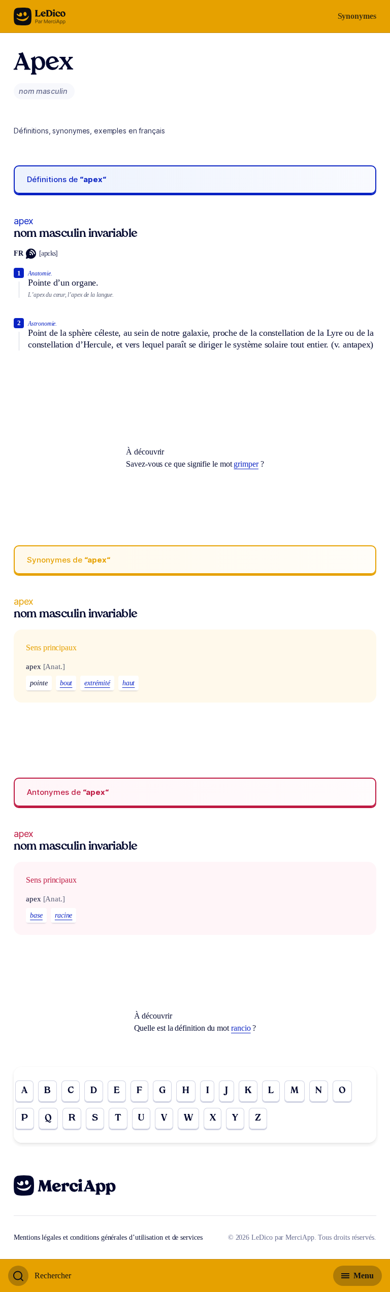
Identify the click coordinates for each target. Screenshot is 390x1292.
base (36, 915)
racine (64, 915)
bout (66, 683)
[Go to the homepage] (40, 16)
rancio (241, 1028)
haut (128, 683)
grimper (246, 464)
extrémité (97, 683)
